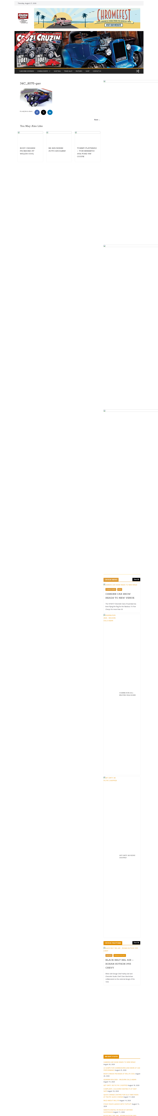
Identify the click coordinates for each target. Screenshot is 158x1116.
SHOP (87, 71)
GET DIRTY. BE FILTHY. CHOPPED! (127, 857)
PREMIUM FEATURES (119, 955)
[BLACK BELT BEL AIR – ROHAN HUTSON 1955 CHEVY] (122, 949)
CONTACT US (97, 71)
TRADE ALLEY (68, 71)
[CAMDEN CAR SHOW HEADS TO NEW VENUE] (122, 584)
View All (136, 579)
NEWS (119, 589)
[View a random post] (137, 71)
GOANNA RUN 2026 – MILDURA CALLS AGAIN (127, 694)
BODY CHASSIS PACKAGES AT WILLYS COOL (27, 151)
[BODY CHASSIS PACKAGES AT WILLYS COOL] (30, 133)
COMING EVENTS (42, 71)
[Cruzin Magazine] (79, 32)
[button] (49, 71)
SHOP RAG (57, 71)
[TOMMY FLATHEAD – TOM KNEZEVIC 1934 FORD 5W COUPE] (87, 133)
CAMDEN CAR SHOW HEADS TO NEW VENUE (119, 596)
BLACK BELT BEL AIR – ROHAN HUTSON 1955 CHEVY (119, 964)
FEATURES (79, 71)
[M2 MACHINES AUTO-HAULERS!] (59, 133)
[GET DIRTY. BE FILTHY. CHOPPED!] (110, 857)
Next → (97, 119)
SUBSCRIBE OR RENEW (26, 71)
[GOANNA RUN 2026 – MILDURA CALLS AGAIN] (110, 694)
